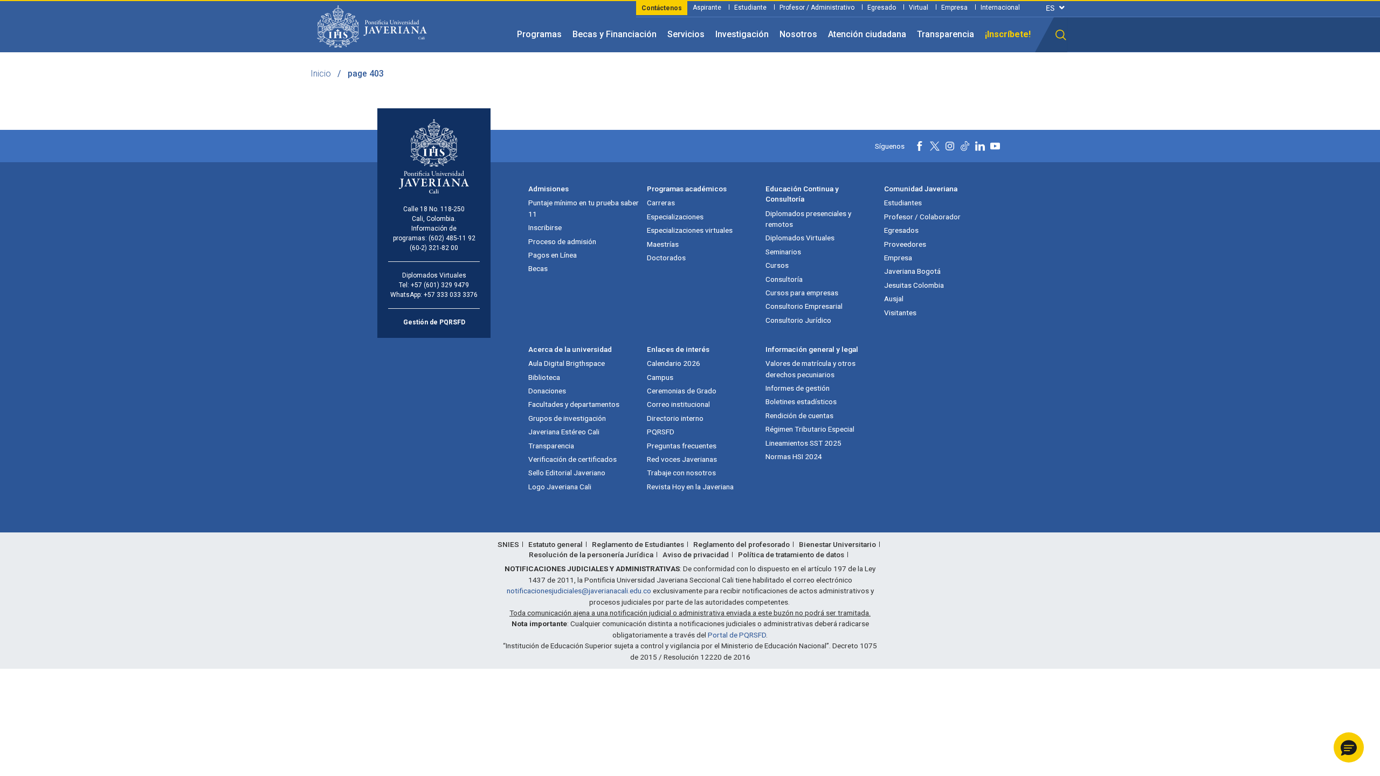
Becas (538, 268)
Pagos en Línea (552, 255)
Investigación (742, 34)
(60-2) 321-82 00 (434, 248)
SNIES (508, 544)
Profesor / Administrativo (816, 7)
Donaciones (547, 390)
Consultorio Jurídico (798, 320)
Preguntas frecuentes (681, 445)
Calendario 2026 (673, 363)
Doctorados (666, 257)
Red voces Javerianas (682, 459)
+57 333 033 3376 (451, 295)
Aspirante (707, 7)
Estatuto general (555, 544)
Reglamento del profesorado (741, 544)
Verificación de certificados (572, 459)
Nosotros (798, 34)
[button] (1060, 35)
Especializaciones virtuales (690, 230)
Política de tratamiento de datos (791, 554)
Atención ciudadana (867, 34)
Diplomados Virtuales (799, 237)
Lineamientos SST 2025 (803, 443)
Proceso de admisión (562, 241)
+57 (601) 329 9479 (440, 285)
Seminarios (783, 251)
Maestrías (663, 244)
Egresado (881, 7)
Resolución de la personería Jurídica (591, 554)
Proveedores (905, 244)
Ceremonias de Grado (681, 390)
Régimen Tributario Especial (809, 429)
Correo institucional (678, 404)
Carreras (661, 202)
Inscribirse (545, 227)
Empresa (954, 7)
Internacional (1000, 7)
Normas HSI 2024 (793, 456)
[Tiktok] (965, 146)
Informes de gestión (797, 388)
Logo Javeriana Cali (559, 486)
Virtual (918, 7)
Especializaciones (675, 216)
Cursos (777, 265)
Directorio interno (675, 418)
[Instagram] (950, 146)
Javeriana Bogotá (912, 271)
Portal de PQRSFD (737, 634)
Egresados (901, 230)
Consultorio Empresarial (804, 306)
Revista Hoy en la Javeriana (690, 486)
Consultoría (784, 279)
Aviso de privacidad (696, 554)
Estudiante (750, 7)
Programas (539, 34)
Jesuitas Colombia (914, 285)
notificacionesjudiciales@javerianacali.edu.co (579, 590)
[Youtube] (995, 146)
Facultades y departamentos (573, 404)
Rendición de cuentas (799, 415)
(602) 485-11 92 (452, 238)
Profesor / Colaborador (922, 216)
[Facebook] (919, 146)
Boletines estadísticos (801, 401)
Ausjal (893, 298)
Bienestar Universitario (837, 544)
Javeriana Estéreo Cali (563, 431)
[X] (935, 146)
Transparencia (945, 34)
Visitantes (900, 312)
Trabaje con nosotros (681, 472)
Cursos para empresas (801, 292)
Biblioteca (544, 377)
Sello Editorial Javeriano (566, 472)
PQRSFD (660, 431)
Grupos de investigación (567, 418)
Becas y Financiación (614, 34)
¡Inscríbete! (1008, 34)
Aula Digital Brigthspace (566, 363)
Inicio (320, 73)
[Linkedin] (980, 146)
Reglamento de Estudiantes (638, 544)
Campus (660, 377)
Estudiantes (903, 202)
